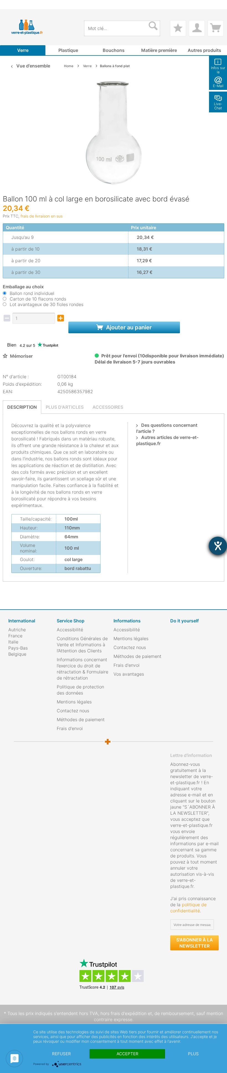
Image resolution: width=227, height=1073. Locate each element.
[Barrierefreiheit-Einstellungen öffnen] (218, 546)
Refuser (61, 1053)
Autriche (17, 629)
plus (193, 1053)
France (15, 635)
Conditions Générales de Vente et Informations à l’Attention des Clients (82, 644)
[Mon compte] (197, 28)
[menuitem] (11, 4)
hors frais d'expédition (123, 1013)
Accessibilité (70, 629)
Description (22, 407)
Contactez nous (73, 710)
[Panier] (216, 28)
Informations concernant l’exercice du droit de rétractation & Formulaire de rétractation (82, 669)
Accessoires (107, 407)
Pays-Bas (18, 648)
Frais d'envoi (70, 728)
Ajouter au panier (128, 327)
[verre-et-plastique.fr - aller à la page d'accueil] (32, 27)
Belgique (17, 654)
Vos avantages (129, 674)
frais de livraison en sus (41, 216)
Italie (13, 642)
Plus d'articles (65, 407)
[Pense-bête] (178, 28)
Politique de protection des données (80, 690)
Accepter (127, 1053)
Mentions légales (74, 702)
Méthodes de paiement (81, 719)
